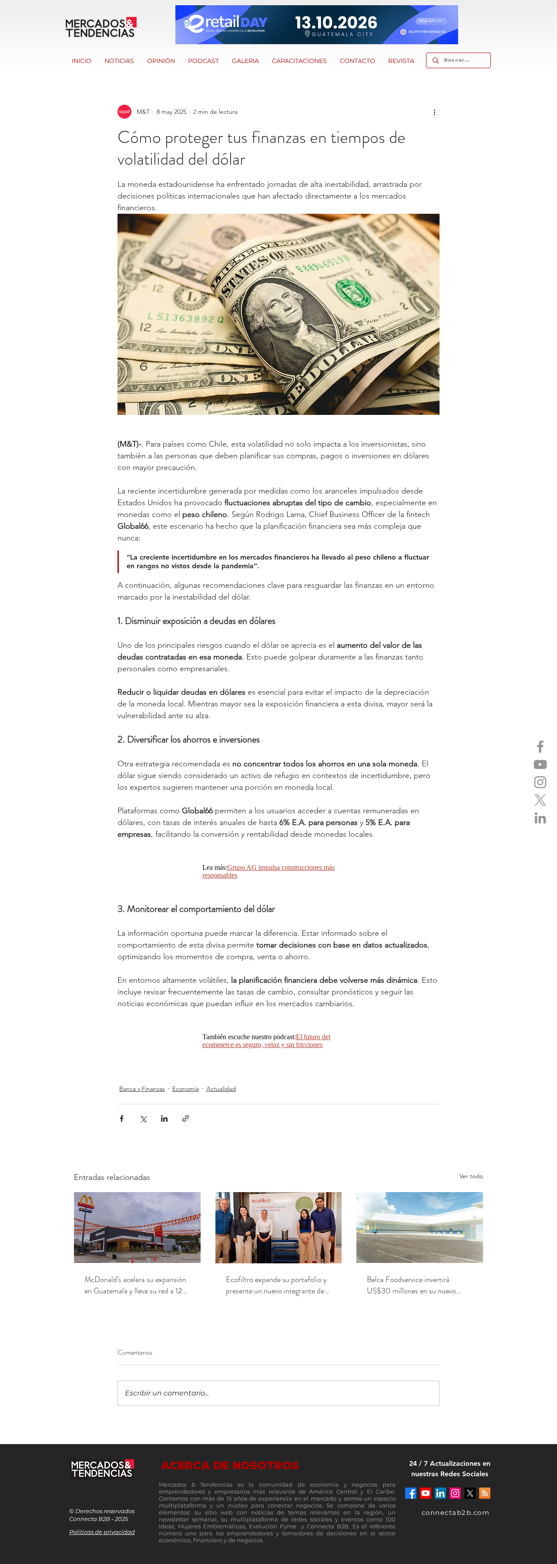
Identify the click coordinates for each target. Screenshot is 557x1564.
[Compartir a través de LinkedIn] (164, 1118)
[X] (540, 800)
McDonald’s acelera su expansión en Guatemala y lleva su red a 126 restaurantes (135, 1285)
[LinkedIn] (540, 818)
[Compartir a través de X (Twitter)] (143, 1118)
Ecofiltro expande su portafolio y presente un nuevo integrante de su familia (276, 1285)
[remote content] (278, 871)
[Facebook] (540, 747)
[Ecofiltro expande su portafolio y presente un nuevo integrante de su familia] (278, 1227)
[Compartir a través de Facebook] (121, 1118)
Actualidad (221, 1089)
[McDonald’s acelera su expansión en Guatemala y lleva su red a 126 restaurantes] (137, 1227)
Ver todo (471, 1176)
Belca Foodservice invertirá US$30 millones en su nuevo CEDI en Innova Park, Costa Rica (418, 1285)
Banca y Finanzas (142, 1089)
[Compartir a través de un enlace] (185, 1118)
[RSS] (484, 1493)
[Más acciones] (434, 111)
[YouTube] (540, 764)
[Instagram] (540, 782)
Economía (185, 1089)
